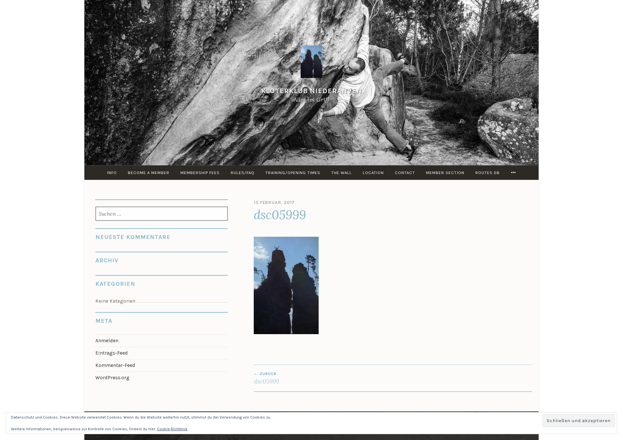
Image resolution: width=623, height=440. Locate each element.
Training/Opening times (292, 172)
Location (373, 172)
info (112, 172)
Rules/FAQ (242, 172)
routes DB (487, 172)
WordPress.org (112, 378)
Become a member (148, 172)
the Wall (341, 172)
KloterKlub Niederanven (311, 91)
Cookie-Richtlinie (172, 429)
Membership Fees (200, 172)
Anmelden (106, 341)
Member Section (445, 172)
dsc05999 (266, 378)
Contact (405, 172)
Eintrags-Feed (111, 353)
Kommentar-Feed (115, 365)
